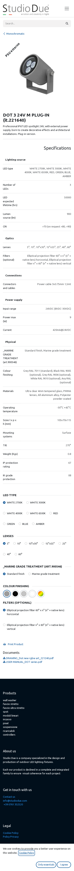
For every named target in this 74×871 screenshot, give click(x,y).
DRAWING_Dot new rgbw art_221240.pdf (29, 658)
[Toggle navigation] (67, 8)
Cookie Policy (10, 832)
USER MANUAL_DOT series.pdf (23, 661)
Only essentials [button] (46, 864)
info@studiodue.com (15, 800)
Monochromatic (15, 33)
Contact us (9, 796)
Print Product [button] (15, 644)
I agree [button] (64, 864)
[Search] (67, 23)
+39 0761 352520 (13, 804)
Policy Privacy (11, 836)
